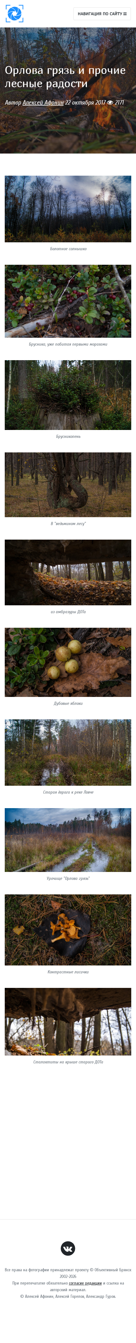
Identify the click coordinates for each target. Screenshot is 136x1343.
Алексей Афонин (43, 102)
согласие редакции (85, 1283)
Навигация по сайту (100, 13)
